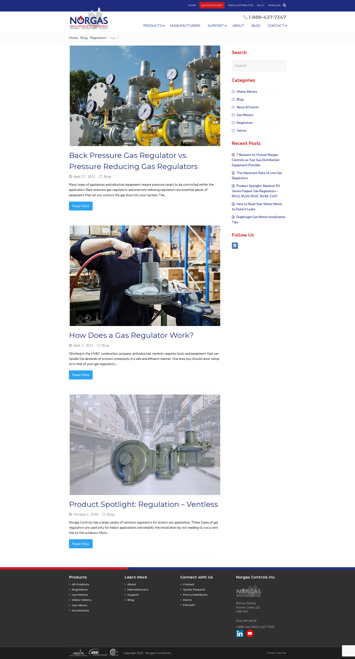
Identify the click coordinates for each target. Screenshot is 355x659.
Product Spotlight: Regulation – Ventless (143, 504)
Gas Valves (79, 605)
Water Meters (247, 92)
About (131, 584)
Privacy (271, 652)
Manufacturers (137, 589)
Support (133, 594)
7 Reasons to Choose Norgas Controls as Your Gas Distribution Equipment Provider (255, 160)
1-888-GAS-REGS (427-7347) (255, 627)
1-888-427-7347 (267, 17)
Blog (83, 38)
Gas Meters (245, 115)
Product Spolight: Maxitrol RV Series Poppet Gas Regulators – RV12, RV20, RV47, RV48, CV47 (256, 191)
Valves (241, 130)
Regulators (98, 38)
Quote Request (194, 589)
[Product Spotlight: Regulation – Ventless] (145, 444)
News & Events (248, 107)
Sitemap (281, 652)
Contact (188, 584)
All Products (80, 584)
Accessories (80, 610)
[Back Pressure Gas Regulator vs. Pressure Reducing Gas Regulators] (145, 96)
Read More (80, 206)
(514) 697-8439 (246, 621)
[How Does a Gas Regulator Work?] (145, 275)
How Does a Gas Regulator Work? (131, 335)
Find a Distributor (195, 594)
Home (73, 38)
